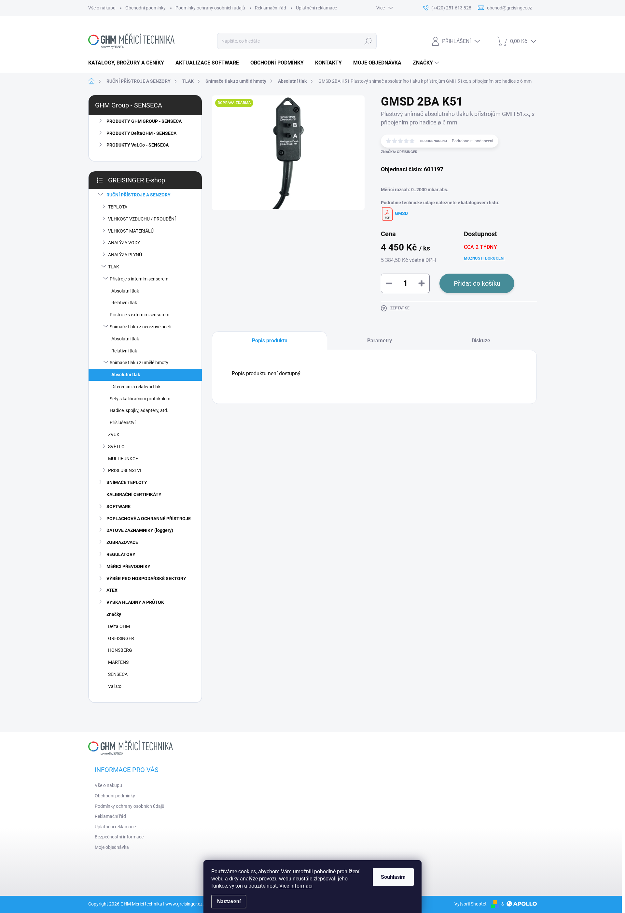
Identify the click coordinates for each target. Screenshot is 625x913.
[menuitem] (128, 63)
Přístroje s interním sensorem (139, 278)
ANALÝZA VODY (124, 242)
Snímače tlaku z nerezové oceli (140, 326)
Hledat (368, 41)
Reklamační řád (270, 7)
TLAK (113, 266)
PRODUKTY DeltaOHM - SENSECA (141, 133)
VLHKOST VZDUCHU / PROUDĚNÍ (142, 218)
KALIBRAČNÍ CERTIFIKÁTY (133, 494)
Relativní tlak (124, 302)
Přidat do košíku (477, 283)
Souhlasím (393, 877)
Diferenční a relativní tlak (135, 386)
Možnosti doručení (484, 258)
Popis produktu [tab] (269, 340)
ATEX (112, 590)
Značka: (399, 152)
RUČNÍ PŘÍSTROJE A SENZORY (138, 194)
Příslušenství (122, 422)
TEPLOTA (117, 206)
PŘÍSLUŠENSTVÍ (124, 470)
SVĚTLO (116, 446)
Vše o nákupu (102, 7)
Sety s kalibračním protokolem (140, 398)
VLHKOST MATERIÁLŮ (131, 231)
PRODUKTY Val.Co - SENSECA (137, 145)
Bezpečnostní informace (119, 836)
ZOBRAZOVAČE (122, 542)
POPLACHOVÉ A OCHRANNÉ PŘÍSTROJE (148, 518)
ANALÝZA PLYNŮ (125, 254)
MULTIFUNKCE (123, 458)
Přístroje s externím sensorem (139, 314)
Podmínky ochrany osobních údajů (210, 7)
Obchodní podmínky (145, 7)
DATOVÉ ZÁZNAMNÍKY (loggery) (139, 530)
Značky (113, 614)
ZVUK (113, 434)
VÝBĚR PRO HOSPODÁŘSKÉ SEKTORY (146, 578)
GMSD (401, 213)
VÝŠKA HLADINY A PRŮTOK (135, 602)
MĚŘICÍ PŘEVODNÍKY (128, 566)
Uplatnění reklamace (316, 7)
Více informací (295, 886)
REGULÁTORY (120, 554)
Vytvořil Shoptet (470, 903)
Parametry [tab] (379, 340)
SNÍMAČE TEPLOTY (126, 482)
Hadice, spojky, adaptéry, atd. (139, 410)
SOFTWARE (118, 506)
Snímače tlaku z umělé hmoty (139, 362)
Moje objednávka (112, 847)
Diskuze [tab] (481, 340)
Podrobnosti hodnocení (472, 141)
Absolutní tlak (125, 290)
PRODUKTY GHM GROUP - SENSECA (144, 121)
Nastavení (229, 901)
